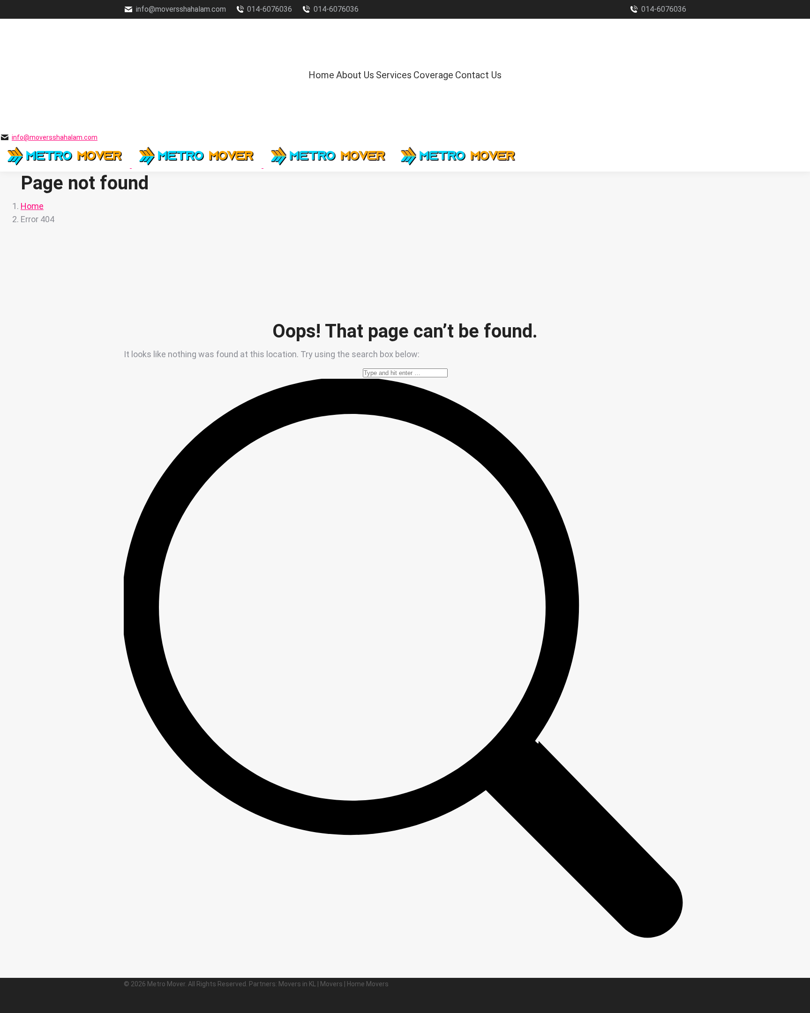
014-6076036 (269, 9)
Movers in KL (297, 984)
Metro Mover (166, 984)
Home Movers (368, 984)
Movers (331, 984)
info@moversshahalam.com (181, 9)
